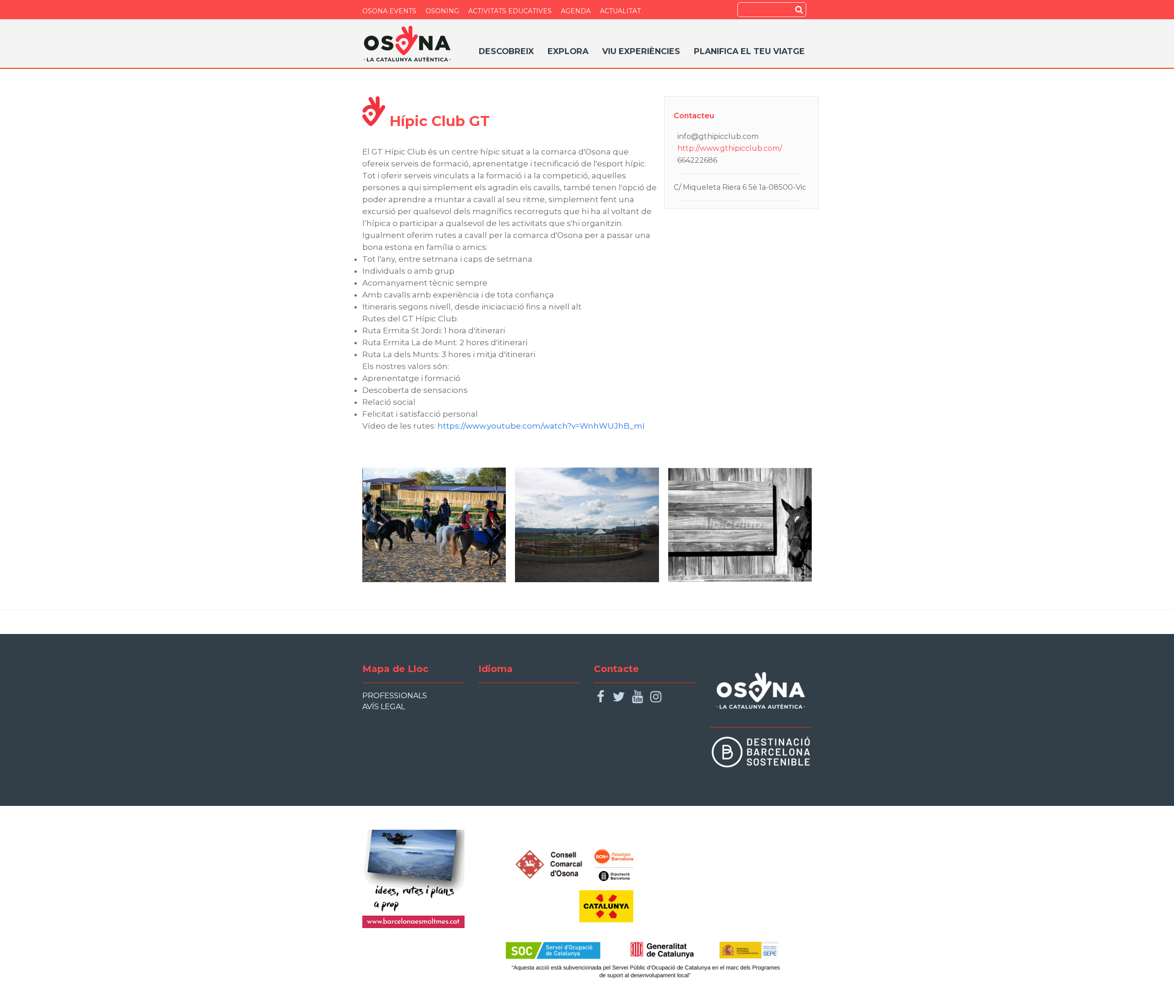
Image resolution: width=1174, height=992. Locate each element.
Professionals (394, 695)
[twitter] (619, 697)
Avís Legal (383, 706)
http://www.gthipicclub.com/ (729, 148)
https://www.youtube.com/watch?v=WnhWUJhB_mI (541, 425)
